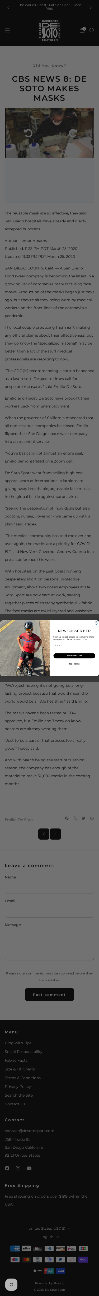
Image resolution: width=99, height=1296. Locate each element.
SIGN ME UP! (74, 655)
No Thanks (74, 664)
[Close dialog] (96, 623)
